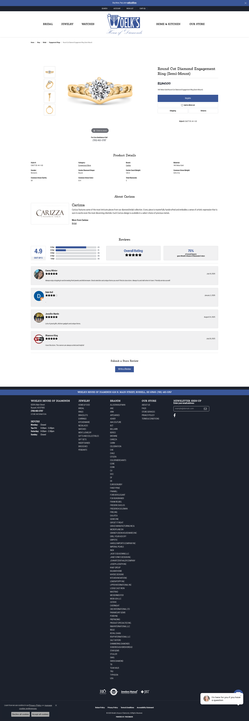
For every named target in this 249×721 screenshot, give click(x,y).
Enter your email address (183, 403)
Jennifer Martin (52, 314)
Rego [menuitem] (112, 630)
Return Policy (100, 708)
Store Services (148, 412)
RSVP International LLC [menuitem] (120, 637)
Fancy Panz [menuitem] (115, 488)
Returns (203, 111)
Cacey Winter (51, 271)
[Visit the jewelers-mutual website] (129, 691)
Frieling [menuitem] (113, 512)
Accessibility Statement (145, 708)
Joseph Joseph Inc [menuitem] (118, 564)
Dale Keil (49, 292)
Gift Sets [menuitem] (82, 440)
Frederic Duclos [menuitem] (117, 505)
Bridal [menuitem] (81, 408)
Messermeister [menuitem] (116, 595)
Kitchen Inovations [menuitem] (118, 578)
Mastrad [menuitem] (114, 592)
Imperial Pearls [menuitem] (117, 547)
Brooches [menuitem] (82, 447)
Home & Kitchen (168, 24)
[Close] (245, 3)
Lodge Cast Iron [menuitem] (117, 588)
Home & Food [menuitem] (84, 405)
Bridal (48, 24)
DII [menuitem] (111, 481)
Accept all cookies (40, 714)
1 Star (52, 259)
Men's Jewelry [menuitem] (84, 433)
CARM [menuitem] (112, 443)
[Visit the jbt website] (145, 691)
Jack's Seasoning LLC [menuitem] (119, 554)
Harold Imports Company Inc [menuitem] (123, 543)
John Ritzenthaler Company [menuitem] (122, 561)
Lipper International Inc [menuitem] (120, 585)
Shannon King (51, 336)
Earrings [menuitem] (82, 419)
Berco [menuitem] (113, 433)
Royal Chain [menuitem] (115, 633)
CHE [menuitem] (111, 450)
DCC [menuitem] (112, 474)
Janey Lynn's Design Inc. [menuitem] (120, 557)
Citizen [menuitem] (113, 457)
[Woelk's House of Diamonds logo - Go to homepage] (124, 24)
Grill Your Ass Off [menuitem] (118, 537)
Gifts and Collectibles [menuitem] (88, 436)
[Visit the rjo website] (102, 691)
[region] (100, 90)
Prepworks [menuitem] (115, 620)
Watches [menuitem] (82, 429)
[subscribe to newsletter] (205, 408)
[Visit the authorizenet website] (113, 691)
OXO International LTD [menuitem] (120, 609)
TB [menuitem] (111, 665)
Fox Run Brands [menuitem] (117, 498)
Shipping (173, 111)
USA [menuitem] (111, 678)
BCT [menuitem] (111, 426)
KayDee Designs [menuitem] (117, 575)
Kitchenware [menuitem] (84, 422)
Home (32, 42)
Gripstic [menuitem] (113, 540)
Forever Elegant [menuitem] (117, 495)
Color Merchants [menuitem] (118, 460)
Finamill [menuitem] (113, 492)
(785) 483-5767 (99, 140)
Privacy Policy (148, 415)
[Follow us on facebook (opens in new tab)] (174, 415)
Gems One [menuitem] (114, 519)
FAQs (144, 408)
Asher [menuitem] (112, 419)
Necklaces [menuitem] (83, 426)
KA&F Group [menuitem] (115, 568)
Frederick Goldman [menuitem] (119, 509)
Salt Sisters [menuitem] (115, 640)
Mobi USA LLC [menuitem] (115, 599)
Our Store (197, 24)
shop (38, 42)
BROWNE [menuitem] (113, 436)
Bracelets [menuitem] (83, 415)
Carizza (128, 165)
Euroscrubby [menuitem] (116, 485)
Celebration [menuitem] (115, 447)
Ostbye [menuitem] (113, 602)
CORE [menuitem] (112, 464)
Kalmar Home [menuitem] (116, 571)
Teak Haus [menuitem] (114, 668)
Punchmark (129, 717)
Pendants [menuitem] (82, 450)
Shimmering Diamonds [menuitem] (120, 644)
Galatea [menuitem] (114, 516)
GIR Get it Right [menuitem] (116, 523)
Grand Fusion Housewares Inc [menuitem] (123, 533)
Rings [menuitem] (80, 412)
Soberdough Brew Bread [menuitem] (121, 647)
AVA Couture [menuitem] (115, 422)
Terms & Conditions (150, 419)
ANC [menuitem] (112, 408)
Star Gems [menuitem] (114, 651)
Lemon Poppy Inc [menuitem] (117, 582)
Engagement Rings (54, 42)
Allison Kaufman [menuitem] (117, 405)
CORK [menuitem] (112, 467)
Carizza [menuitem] (113, 440)
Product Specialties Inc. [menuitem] (120, 623)
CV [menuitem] (111, 471)
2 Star (52, 256)
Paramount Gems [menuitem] (117, 613)
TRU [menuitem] (111, 672)
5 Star (52, 247)
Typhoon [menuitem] (114, 675)
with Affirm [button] (131, 3)
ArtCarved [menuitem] (115, 415)
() (99, 247)
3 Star (52, 253)
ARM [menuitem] (112, 412)
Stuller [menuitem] (113, 654)
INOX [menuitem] (112, 550)
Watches (88, 24)
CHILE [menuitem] (112, 453)
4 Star (52, 250)
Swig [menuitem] (112, 658)
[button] (105, 8)
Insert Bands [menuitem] (84, 443)
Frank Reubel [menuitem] (116, 502)
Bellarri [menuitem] (114, 429)
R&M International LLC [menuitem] (120, 627)
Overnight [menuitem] (114, 606)
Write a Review (124, 369)
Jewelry (67, 24)
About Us (146, 405)
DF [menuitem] (111, 478)
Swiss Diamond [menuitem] (116, 661)
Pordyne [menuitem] (114, 616)
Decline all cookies (20, 714)
